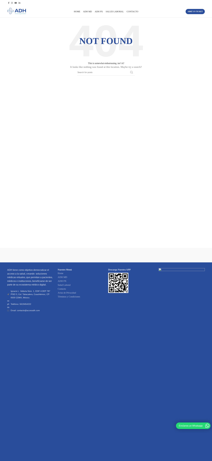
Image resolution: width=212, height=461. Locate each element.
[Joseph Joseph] (134, 255)
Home (60, 273)
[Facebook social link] (8, 3)
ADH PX (62, 281)
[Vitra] (21, 255)
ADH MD (62, 277)
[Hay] (162, 255)
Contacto (62, 289)
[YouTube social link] (16, 3)
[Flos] (191, 255)
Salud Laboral (64, 285)
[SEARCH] (131, 72)
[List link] (30, 304)
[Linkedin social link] (19, 3)
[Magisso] (49, 255)
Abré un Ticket (195, 12)
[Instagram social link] (12, 3)
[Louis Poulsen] (78, 255)
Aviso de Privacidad (67, 293)
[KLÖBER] (106, 255)
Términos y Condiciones (69, 296)
